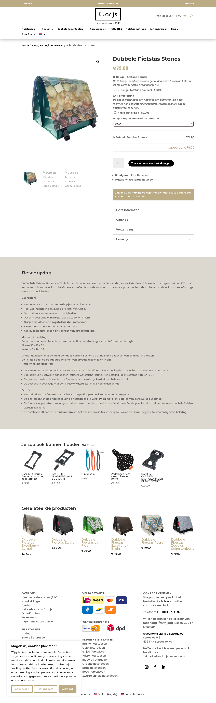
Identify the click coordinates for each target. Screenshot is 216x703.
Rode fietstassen (94, 668)
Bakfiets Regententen (70, 29)
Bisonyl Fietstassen (51, 45)
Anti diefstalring (123, 95)
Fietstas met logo (136, 29)
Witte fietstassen (94, 656)
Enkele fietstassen (34, 638)
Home (25, 45)
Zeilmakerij (29, 617)
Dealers (27, 605)
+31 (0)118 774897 (169, 612)
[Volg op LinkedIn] (163, 667)
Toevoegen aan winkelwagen (151, 163)
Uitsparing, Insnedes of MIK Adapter (136, 118)
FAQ (178, 16)
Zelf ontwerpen (158, 29)
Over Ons (27, 34)
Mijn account (165, 16)
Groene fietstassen (95, 664)
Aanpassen (22, 689)
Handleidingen (31, 601)
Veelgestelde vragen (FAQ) (40, 597)
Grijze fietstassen (94, 652)
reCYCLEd (116, 29)
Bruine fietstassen (94, 644)
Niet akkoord (45, 689)
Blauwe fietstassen (95, 660)
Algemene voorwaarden (38, 621)
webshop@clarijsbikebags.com (164, 634)
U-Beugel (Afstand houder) (131, 77)
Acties (26, 633)
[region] (44, 668)
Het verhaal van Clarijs (37, 609)
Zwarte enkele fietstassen (100, 676)
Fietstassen (28, 29)
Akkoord (67, 689)
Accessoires (97, 29)
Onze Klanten (31, 613)
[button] (98, 62)
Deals (174, 29)
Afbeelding (39, 337)
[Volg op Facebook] (155, 667)
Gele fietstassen (93, 648)
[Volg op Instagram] (146, 667)
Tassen (46, 29)
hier (166, 601)
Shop (34, 45)
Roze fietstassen (93, 672)
